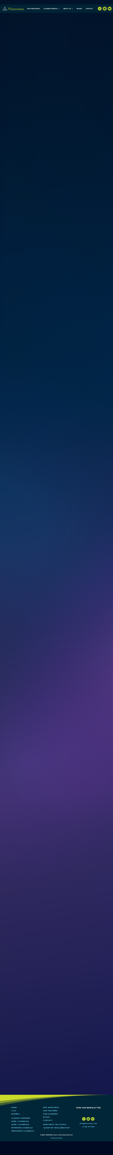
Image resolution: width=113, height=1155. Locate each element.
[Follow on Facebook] (84, 1119)
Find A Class (37, 424)
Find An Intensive (85, 227)
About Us (67, 8)
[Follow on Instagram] (92, 1119)
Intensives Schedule (22, 1128)
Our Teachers (50, 1111)
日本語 (55, 2)
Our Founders (50, 1114)
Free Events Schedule (22, 1131)
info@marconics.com (88, 1123)
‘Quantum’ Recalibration (56, 1128)
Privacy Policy (56, 1138)
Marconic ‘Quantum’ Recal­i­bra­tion (31, 434)
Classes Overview (20, 1118)
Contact (89, 8)
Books (79, 8)
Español (63, 2)
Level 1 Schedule (42, 151)
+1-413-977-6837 (88, 1127)
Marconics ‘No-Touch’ (54, 1124)
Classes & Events (50, 8)
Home (48, 2)
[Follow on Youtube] (88, 1119)
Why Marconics (33, 8)
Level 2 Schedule (71, 151)
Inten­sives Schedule (56, 158)
